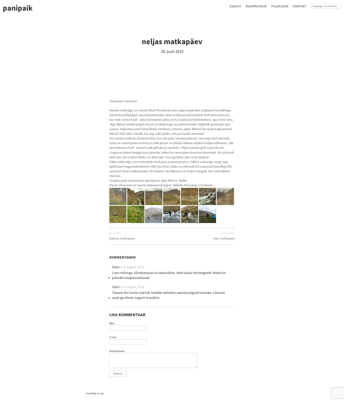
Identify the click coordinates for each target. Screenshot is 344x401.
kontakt (300, 6)
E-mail (112, 337)
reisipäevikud (256, 6)
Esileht (235, 6)
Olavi (115, 267)
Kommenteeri (117, 351)
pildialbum (279, 6)
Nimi (111, 323)
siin (102, 393)
